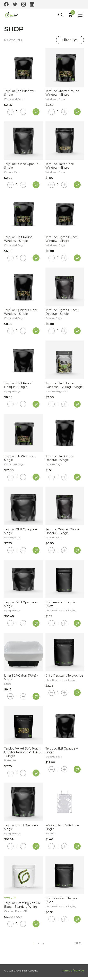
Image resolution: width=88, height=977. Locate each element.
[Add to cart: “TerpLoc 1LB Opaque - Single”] (77, 769)
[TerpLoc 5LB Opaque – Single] (23, 579)
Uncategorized (12, 537)
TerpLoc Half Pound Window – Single (18, 239)
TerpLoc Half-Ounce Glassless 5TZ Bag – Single (64, 385)
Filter (66, 40)
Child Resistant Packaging (61, 610)
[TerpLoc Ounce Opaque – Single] (23, 140)
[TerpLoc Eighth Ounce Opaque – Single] (64, 287)
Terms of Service (73, 970)
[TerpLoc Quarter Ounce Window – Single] (23, 287)
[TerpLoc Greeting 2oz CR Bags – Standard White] (23, 875)
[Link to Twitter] (15, 4)
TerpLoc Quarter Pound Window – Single (62, 92)
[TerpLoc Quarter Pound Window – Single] (64, 67)
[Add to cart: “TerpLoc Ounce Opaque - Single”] (36, 184)
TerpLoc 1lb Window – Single (19, 458)
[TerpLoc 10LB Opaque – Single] (23, 802)
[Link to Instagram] (23, 4)
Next (78, 943)
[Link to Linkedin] (32, 4)
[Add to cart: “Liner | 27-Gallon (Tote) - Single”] (36, 696)
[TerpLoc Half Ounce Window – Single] (64, 140)
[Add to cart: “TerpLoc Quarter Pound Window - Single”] (77, 111)
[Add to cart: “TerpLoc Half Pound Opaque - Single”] (36, 404)
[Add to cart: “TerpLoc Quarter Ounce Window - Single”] (36, 330)
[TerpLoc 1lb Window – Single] (23, 433)
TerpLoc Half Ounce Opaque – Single (59, 458)
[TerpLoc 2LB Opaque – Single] (23, 506)
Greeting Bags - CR (15, 911)
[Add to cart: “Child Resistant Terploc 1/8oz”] (77, 919)
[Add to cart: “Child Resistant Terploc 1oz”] (77, 692)
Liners (7, 683)
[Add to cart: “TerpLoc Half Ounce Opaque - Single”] (77, 477)
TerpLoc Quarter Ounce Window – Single (21, 312)
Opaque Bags (12, 172)
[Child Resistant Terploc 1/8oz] (64, 875)
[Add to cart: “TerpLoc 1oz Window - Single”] (36, 111)
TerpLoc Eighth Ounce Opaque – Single (61, 312)
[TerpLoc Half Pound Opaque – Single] (23, 360)
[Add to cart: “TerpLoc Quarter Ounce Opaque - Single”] (77, 550)
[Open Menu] (80, 14)
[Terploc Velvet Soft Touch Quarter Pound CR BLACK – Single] (23, 725)
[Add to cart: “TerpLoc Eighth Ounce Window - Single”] (77, 257)
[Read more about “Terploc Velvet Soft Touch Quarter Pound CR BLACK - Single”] (36, 773)
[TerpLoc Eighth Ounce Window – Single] (64, 213)
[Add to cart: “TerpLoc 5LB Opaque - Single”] (36, 623)
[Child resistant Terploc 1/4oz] (64, 579)
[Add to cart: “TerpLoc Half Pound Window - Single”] (36, 257)
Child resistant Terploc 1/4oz (61, 604)
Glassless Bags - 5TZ (57, 391)
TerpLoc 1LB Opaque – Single (61, 750)
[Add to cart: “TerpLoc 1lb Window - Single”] (36, 477)
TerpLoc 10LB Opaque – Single (21, 827)
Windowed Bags (13, 99)
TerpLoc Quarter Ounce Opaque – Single (62, 531)
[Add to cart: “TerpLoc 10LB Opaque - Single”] (36, 846)
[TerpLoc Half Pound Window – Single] (23, 213)
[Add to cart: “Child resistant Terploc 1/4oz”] (77, 623)
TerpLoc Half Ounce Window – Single (59, 165)
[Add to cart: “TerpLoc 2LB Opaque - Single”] (36, 550)
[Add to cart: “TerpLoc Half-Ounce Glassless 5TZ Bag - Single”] (77, 404)
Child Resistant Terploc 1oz (64, 675)
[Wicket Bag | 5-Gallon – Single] (64, 802)
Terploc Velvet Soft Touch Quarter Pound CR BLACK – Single (23, 752)
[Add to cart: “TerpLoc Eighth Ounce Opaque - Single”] (77, 330)
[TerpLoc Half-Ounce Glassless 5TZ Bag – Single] (64, 360)
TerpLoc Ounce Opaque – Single (22, 165)
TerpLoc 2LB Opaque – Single (20, 531)
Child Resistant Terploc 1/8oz (61, 900)
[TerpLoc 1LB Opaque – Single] (64, 725)
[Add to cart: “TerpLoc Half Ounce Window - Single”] (77, 184)
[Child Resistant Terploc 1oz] (64, 652)
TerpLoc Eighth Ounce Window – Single (61, 239)
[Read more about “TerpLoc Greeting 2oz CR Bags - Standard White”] (36, 923)
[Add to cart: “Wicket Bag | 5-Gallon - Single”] (77, 846)
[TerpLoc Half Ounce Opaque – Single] (64, 433)
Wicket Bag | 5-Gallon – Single (62, 827)
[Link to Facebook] (6, 4)
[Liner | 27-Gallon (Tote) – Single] (23, 652)
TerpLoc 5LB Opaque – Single (20, 604)
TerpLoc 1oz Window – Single (20, 92)
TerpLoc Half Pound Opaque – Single (18, 385)
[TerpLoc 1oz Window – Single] (23, 67)
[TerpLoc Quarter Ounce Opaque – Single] (64, 506)
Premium (10, 760)
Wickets (50, 833)
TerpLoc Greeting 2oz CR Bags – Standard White (22, 905)
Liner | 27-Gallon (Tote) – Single (21, 677)
